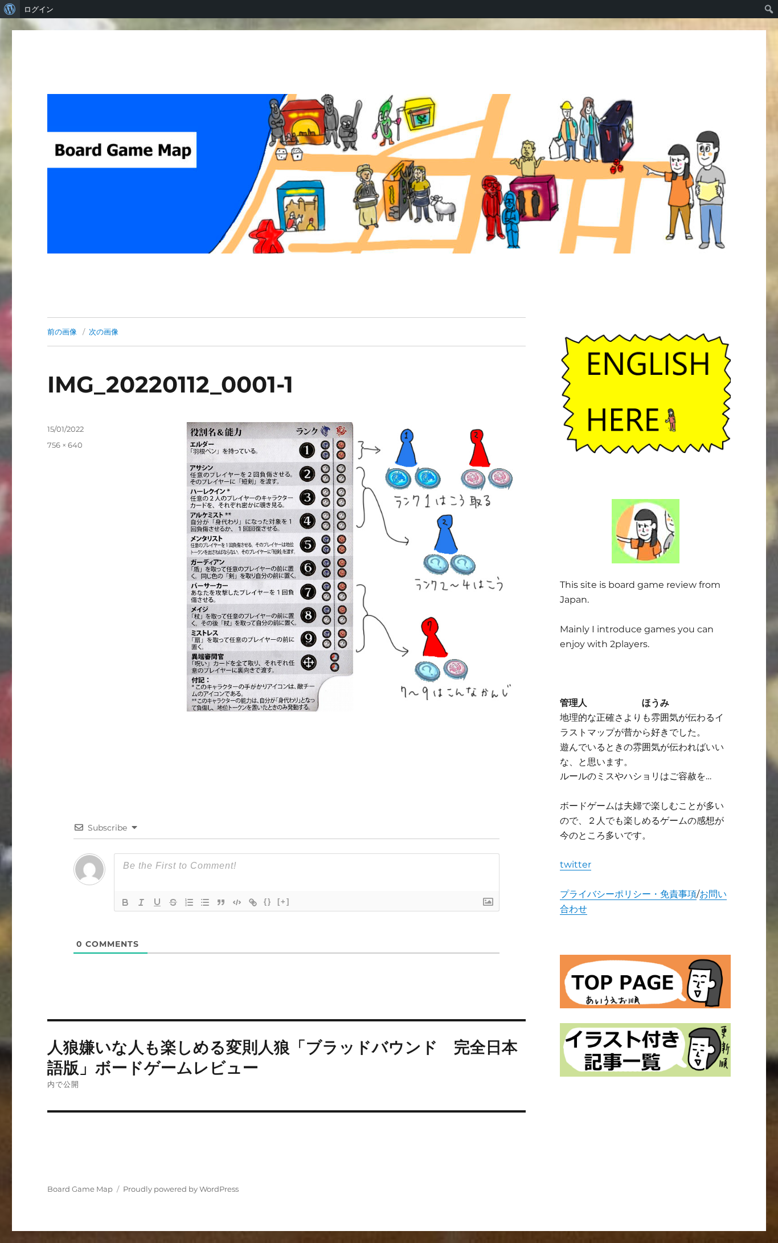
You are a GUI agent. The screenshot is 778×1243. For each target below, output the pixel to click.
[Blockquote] (221, 902)
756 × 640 (65, 444)
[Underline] (157, 902)
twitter (575, 864)
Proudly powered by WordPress (181, 1188)
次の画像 (103, 331)
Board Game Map (80, 1188)
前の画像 (62, 331)
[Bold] (125, 902)
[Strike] (173, 902)
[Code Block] (237, 902)
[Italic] (141, 902)
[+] (283, 901)
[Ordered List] (189, 902)
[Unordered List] (205, 902)
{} (268, 901)
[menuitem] (10, 9)
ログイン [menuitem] (39, 9)
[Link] (253, 902)
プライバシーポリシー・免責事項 (628, 894)
